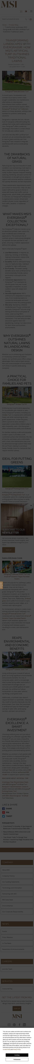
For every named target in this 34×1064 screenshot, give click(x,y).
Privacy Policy (16, 1049)
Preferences (17, 1059)
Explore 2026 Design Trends (12, 558)
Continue (17, 1055)
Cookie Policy (6, 1049)
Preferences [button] (6, 1043)
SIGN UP (8, 550)
